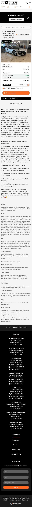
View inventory (16, 440)
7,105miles (26, 69)
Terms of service (16, 454)
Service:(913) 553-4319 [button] (17, 381)
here (28, 310)
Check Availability (10, 93)
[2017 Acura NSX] (16, 51)
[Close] (28, 17)
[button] (27, 2)
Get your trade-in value (16, 19)
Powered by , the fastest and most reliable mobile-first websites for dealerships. (16, 499)
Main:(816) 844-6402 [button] (17, 394)
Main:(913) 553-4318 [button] (17, 379)
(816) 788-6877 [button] (17, 408)
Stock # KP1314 (6, 64)
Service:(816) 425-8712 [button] (17, 367)
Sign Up (16, 487)
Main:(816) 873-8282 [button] (17, 364)
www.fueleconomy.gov (15, 248)
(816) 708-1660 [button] (17, 344)
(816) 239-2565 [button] (17, 428)
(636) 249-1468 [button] (17, 418)
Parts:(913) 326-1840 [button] (17, 384)
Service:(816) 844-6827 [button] (17, 396)
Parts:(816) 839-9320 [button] (17, 369)
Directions (16, 445)
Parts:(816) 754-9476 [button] (17, 398)
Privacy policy (16, 449)
